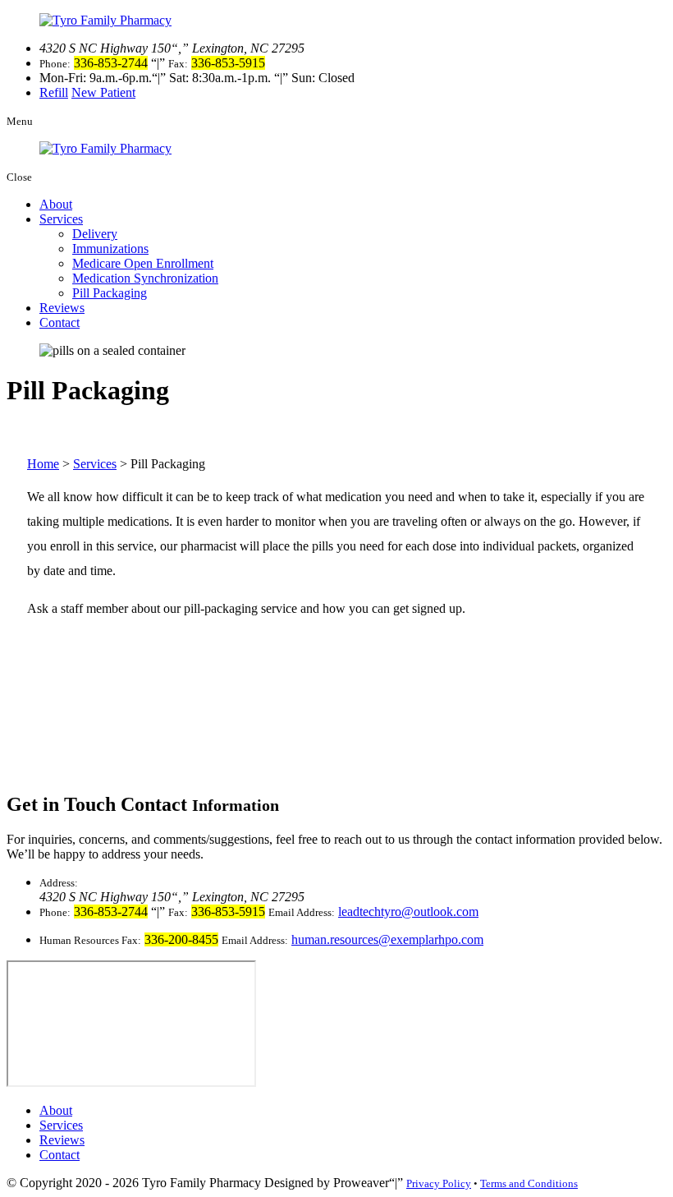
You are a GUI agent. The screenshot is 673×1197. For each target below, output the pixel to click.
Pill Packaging (109, 293)
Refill (53, 92)
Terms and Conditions (529, 1183)
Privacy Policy (438, 1183)
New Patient (103, 92)
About (55, 204)
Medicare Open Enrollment (142, 263)
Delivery (94, 234)
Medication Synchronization (145, 278)
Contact (59, 322)
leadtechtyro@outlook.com (408, 911)
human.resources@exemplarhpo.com (387, 939)
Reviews (62, 308)
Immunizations (110, 249)
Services (61, 219)
